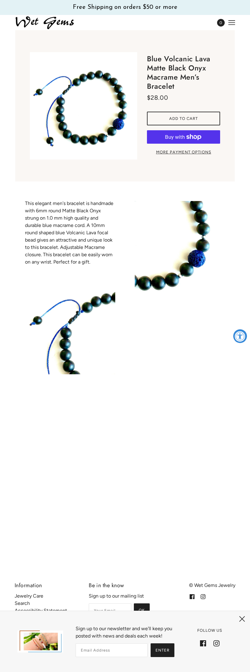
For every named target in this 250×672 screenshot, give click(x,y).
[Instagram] (216, 643)
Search (22, 603)
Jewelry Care (29, 596)
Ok (142, 610)
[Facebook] (203, 643)
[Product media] (70, 329)
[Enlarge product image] (83, 106)
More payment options (183, 152)
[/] (45, 22)
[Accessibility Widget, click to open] (240, 336)
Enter (162, 650)
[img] (192, 596)
